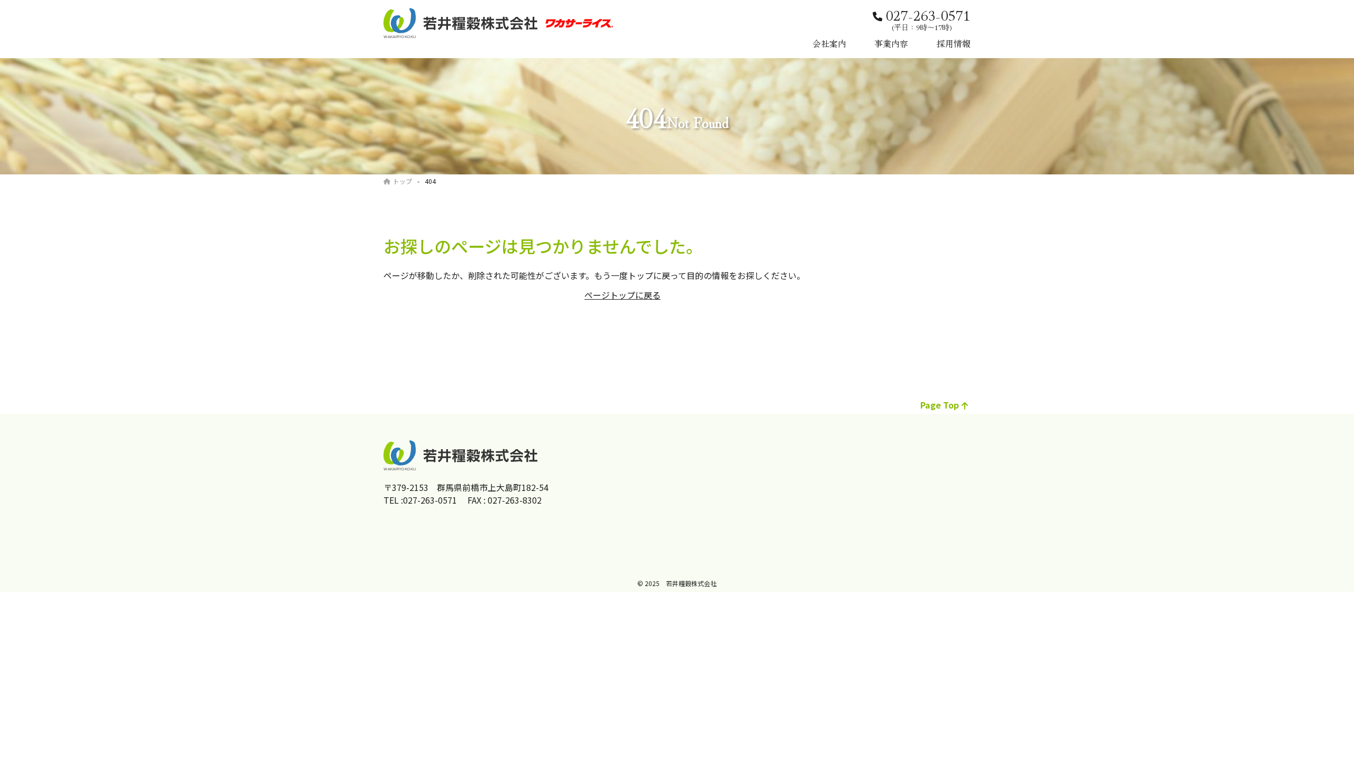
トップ (402, 181)
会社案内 (829, 43)
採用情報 (954, 43)
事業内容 (891, 43)
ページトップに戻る (622, 295)
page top (939, 404)
